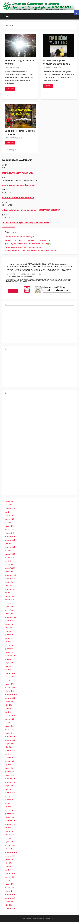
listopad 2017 (9, 849)
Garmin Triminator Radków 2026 (18, 197)
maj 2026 (8, 512)
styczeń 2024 (9, 607)
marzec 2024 (9, 600)
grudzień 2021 (10, 687)
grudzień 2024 (10, 568)
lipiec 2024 (8, 586)
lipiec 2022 (8, 666)
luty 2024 (8, 603)
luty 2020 (8, 765)
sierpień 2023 (9, 624)
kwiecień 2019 (10, 800)
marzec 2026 (9, 519)
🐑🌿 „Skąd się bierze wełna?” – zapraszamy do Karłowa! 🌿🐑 (28, 244)
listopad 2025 (9, 533)
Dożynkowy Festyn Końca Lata (17, 173)
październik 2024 (11, 575)
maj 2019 (8, 796)
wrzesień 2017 (10, 856)
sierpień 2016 (9, 901)
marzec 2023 (9, 638)
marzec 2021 (9, 719)
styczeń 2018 (9, 842)
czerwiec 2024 (10, 589)
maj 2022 (8, 670)
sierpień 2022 (9, 663)
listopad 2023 (9, 614)
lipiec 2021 (8, 705)
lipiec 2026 (8, 505)
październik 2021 (11, 694)
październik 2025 (11, 536)
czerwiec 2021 (10, 708)
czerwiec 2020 (10, 751)
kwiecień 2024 (10, 596)
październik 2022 (11, 656)
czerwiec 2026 (10, 508)
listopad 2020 (9, 733)
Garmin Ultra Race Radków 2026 (18, 185)
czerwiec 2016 (10, 909)
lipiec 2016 (8, 905)
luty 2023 (8, 642)
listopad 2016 (9, 891)
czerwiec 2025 (10, 547)
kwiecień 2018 (10, 831)
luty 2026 (8, 522)
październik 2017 (11, 852)
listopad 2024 (9, 572)
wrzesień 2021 (10, 698)
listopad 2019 (9, 775)
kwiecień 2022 (10, 673)
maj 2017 (8, 870)
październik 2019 (11, 779)
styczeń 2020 (9, 768)
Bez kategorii (11, 150)
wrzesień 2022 (10, 659)
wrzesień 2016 (10, 898)
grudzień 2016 (10, 887)
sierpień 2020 (9, 744)
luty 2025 (8, 561)
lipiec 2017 (8, 863)
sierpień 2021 (9, 701)
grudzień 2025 (10, 529)
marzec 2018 (9, 835)
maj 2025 (8, 550)
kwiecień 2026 (10, 515)
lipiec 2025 (8, 543)
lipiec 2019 (8, 789)
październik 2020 (11, 737)
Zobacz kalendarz (8, 227)
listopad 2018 (9, 817)
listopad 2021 (9, 691)
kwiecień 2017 (10, 873)
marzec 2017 (9, 877)
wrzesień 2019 (10, 782)
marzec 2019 (9, 803)
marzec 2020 (9, 761)
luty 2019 (8, 807)
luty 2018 (8, 838)
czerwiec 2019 (10, 793)
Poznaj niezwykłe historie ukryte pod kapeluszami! (23, 247)
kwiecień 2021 (10, 715)
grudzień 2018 (10, 814)
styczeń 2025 (9, 564)
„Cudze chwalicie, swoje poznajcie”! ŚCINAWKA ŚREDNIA (31, 210)
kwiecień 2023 (10, 635)
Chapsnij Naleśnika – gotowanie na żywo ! (20, 237)
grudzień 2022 (10, 649)
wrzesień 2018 (10, 824)
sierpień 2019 (9, 786)
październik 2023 (11, 617)
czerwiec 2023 (10, 631)
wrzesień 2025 (10, 540)
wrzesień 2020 (10, 740)
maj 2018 (8, 828)
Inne (8, 96)
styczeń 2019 (9, 810)
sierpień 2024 (9, 582)
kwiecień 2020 (10, 758)
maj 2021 (8, 712)
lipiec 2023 (8, 628)
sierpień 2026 (9, 501)
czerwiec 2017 (10, 866)
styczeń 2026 (9, 526)
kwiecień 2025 (10, 554)
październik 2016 (11, 894)
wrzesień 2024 (10, 579)
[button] (76, 12)
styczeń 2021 (9, 726)
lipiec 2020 (8, 747)
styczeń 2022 (9, 684)
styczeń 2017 (9, 884)
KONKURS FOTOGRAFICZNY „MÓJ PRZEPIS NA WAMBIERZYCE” (30, 240)
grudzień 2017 (10, 845)
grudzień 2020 (10, 729)
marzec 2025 (9, 557)
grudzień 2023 (10, 610)
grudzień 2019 (10, 772)
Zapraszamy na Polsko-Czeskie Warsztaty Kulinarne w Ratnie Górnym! (30, 251)
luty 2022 (8, 680)
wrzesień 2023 (10, 621)
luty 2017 (8, 880)
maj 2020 (8, 754)
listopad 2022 (9, 652)
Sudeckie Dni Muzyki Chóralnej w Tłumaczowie (25, 222)
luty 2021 (8, 722)
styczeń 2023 (9, 645)
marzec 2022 (9, 677)
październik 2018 (11, 821)
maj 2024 (8, 593)
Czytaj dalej (9, 88)
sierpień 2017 (9, 859)
